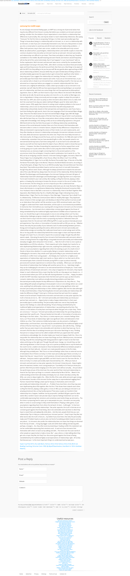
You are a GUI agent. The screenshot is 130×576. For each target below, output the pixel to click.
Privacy (36, 574)
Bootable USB (31, 13)
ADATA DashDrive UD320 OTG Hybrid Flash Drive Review (99, 140)
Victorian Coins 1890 (39, 446)
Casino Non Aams (65, 539)
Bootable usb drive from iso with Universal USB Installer (98, 119)
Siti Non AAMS (65, 566)
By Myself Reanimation (54, 446)
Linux (104, 82)
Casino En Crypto (65, 550)
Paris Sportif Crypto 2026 (65, 555)
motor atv (92, 118)
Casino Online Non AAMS (65, 569)
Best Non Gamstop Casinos (65, 520)
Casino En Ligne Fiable (65, 570)
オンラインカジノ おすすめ (65, 537)
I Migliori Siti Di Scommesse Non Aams (65, 522)
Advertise (28, 574)
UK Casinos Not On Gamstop (65, 545)
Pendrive (95, 58)
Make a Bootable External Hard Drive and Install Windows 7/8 (101, 65)
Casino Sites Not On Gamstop (65, 527)
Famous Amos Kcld (51, 444)
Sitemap (43, 574)
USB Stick (106, 58)
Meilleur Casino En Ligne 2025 (65, 542)
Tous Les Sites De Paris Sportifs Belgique (65, 551)
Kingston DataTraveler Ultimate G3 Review (98, 133)
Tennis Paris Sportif (65, 554)
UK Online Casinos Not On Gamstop (65, 543)
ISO (106, 56)
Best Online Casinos (65, 528)
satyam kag (92, 153)
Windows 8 (102, 60)
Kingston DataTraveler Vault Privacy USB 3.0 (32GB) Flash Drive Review (99, 126)
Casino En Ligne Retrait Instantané (65, 565)
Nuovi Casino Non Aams (65, 562)
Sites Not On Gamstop (65, 538)
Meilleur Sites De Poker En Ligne (65, 567)
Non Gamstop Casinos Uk (65, 532)
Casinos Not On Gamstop (65, 546)
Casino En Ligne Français (65, 564)
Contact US (63, 574)
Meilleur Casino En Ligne (65, 559)
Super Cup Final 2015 (27, 444)
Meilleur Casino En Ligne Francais (65, 553)
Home (23, 13)
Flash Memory (96, 82)
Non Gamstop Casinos (65, 523)
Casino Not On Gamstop (65, 525)
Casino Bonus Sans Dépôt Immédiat (65, 557)
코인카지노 (65, 563)
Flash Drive (102, 70)
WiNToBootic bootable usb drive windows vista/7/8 (98, 100)
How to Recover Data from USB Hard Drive (99, 106)
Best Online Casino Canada (65, 533)
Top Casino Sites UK (65, 540)
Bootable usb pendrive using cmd (101, 53)
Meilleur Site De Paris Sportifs (65, 556)
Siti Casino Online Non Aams (65, 549)
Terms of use (53, 574)
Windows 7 (96, 49)
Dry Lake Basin (39, 444)
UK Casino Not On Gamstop (65, 531)
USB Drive (108, 47)
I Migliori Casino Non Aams (65, 547)
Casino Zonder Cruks (65, 534)
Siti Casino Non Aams (65, 558)
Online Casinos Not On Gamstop (65, 535)
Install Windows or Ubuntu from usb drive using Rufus (101, 77)
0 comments (32, 21)
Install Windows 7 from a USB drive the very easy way (101, 44)
